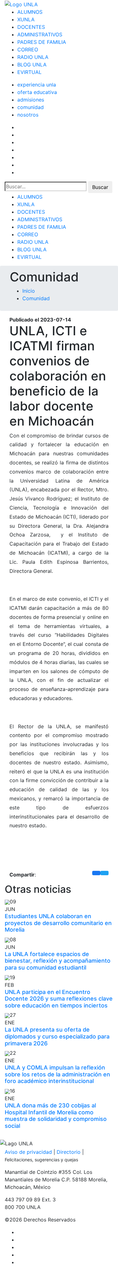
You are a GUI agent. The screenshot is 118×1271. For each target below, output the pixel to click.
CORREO (27, 49)
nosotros (27, 115)
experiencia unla (36, 84)
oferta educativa (37, 92)
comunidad (30, 107)
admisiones (30, 100)
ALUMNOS (29, 12)
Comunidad (36, 298)
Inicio (28, 291)
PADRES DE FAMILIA (41, 42)
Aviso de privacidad (28, 1152)
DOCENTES (31, 27)
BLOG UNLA (32, 64)
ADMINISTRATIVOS (39, 34)
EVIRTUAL (29, 72)
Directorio (69, 1152)
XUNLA (26, 19)
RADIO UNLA (32, 57)
